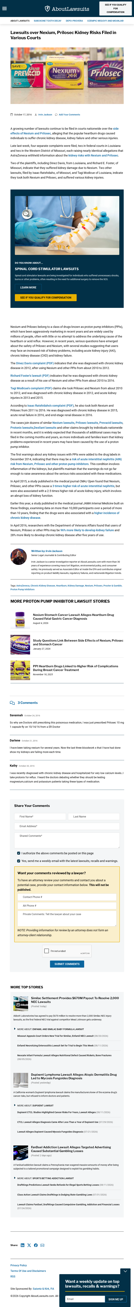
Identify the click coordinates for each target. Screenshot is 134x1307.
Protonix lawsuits (21, 427)
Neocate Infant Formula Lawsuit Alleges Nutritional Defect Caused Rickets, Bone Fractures (64, 1055)
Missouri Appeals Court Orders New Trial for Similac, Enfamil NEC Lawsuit (55, 1036)
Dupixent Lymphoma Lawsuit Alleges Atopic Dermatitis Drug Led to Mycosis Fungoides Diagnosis (74, 1076)
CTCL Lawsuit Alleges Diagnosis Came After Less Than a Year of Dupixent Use (57, 1122)
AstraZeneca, (23, 585)
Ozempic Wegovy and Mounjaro (106, 20)
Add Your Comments (69, 114)
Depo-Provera (74, 20)
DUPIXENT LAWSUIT (43, 1105)
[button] (115, 8)
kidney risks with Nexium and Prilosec (93, 155)
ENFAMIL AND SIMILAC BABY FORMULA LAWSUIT (58, 1029)
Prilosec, (98, 585)
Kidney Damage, (76, 585)
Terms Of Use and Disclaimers (28, 1271)
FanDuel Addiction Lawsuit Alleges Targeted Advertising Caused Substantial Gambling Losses (71, 1149)
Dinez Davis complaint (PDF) (35, 363)
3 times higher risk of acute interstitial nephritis (83, 486)
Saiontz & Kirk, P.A (43, 1288)
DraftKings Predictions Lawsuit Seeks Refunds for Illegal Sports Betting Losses (58, 1185)
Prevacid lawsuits (111, 422)
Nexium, (89, 585)
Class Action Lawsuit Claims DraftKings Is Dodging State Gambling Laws (54, 1194)
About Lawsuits (19, 20)
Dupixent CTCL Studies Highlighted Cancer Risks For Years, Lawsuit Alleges (56, 1112)
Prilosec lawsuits (87, 422)
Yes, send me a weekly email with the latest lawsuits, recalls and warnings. (70, 861)
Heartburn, (61, 585)
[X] (29, 1245)
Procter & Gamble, (112, 585)
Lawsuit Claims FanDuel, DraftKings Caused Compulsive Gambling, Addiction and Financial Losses (68, 1204)
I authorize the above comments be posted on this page (58, 853)
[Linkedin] (23, 1245)
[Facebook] (36, 1245)
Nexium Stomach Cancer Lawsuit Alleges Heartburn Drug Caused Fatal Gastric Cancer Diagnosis (73, 616)
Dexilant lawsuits (45, 427)
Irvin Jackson (45, 114)
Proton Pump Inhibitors (22, 589)
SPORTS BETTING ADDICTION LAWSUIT (53, 1178)
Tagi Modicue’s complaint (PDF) (31, 388)
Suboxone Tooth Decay (47, 20)
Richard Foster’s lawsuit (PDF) (30, 375)
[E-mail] (42, 1245)
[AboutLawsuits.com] (67, 8)
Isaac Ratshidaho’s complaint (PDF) (50, 405)
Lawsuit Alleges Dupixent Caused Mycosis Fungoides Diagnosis (50, 1131)
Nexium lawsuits (63, 422)
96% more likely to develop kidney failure (87, 530)
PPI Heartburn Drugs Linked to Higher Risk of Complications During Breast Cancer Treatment (75, 668)
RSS (12, 1276)
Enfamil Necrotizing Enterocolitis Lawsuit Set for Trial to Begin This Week (55, 1045)
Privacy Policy (18, 1265)
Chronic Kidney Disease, (43, 585)
